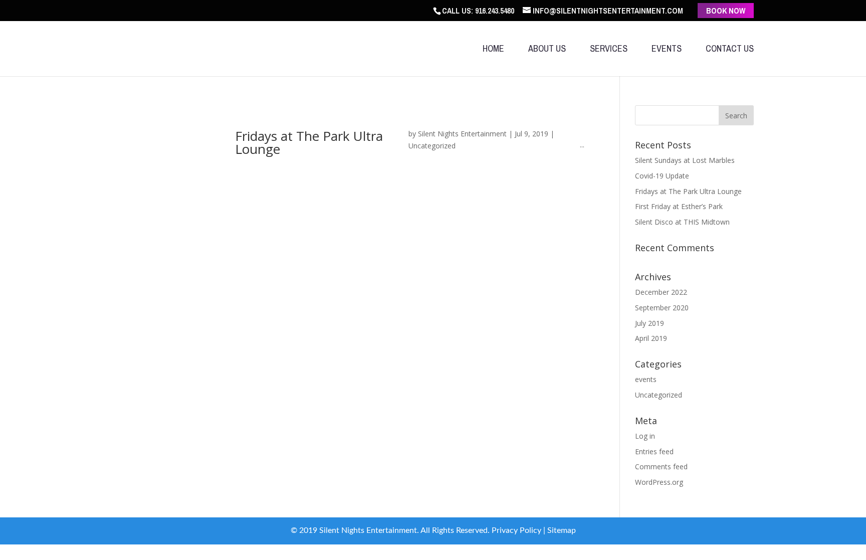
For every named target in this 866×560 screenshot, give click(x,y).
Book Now (725, 10)
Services (608, 50)
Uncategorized (432, 145)
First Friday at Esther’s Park (679, 206)
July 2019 (649, 323)
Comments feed (661, 466)
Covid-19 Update (662, 175)
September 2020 (662, 307)
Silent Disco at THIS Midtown (682, 222)
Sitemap (561, 530)
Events (667, 50)
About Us (547, 50)
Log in (645, 436)
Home (493, 50)
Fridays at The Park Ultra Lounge (309, 142)
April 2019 (651, 338)
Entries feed (654, 451)
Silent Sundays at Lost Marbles (685, 160)
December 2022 (661, 292)
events (646, 379)
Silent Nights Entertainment (462, 133)
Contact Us (730, 50)
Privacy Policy (516, 530)
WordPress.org (659, 482)
